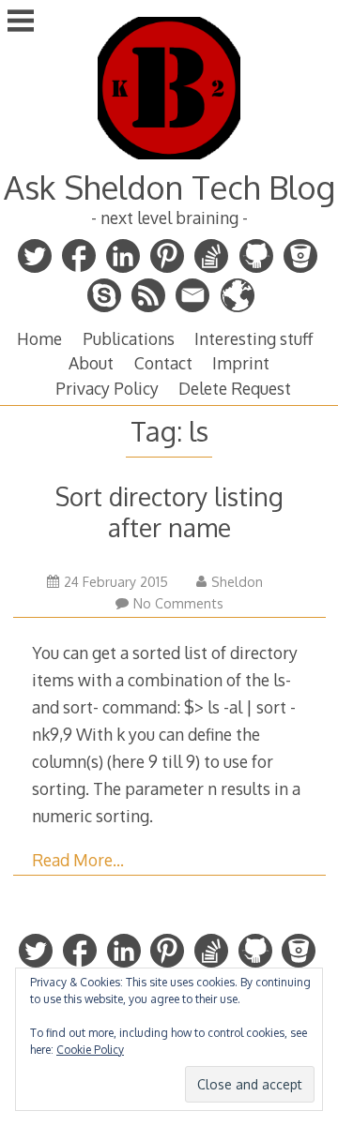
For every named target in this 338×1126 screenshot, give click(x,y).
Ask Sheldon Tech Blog (169, 187)
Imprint (240, 363)
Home (39, 338)
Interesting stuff (253, 338)
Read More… (78, 859)
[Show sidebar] (21, 23)
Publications (129, 338)
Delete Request (234, 388)
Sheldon (237, 582)
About (91, 363)
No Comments (178, 603)
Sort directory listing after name (169, 512)
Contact (163, 363)
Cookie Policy (90, 1050)
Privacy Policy (107, 388)
